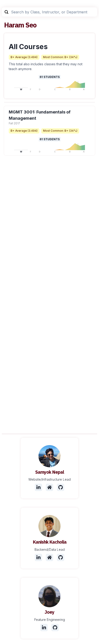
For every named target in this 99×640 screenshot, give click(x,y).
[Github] (60, 487)
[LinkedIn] (38, 487)
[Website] (49, 487)
